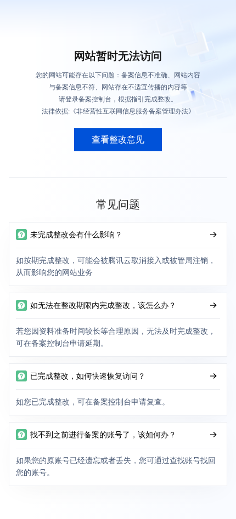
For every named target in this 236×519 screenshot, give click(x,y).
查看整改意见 (118, 139)
